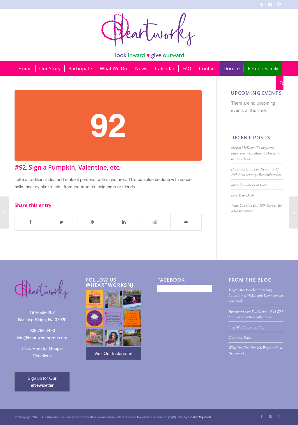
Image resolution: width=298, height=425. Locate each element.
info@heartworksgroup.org (42, 337)
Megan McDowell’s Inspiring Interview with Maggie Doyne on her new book (255, 153)
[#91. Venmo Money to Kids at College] (4, 212)
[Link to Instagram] (270, 4)
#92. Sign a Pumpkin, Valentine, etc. (67, 167)
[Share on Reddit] (154, 222)
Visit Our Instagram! (113, 353)
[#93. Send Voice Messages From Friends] (293, 212)
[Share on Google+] (92, 222)
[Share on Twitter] (61, 222)
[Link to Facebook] (261, 4)
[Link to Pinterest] (279, 4)
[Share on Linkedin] (123, 222)
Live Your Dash (242, 194)
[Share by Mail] (186, 222)
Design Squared (199, 417)
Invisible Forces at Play (249, 184)
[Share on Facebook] (30, 222)
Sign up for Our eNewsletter (42, 381)
